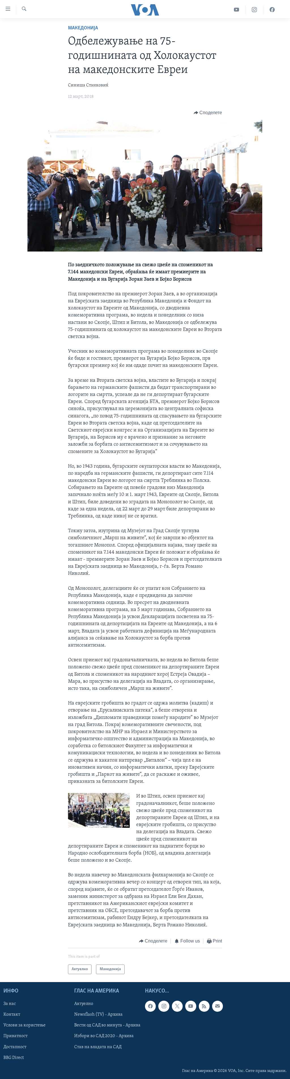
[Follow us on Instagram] (163, 1006)
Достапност (14, 1047)
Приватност (15, 1036)
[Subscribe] (217, 1006)
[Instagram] (254, 9)
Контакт (11, 1015)
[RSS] (204, 1006)
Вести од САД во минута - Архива (107, 1025)
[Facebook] (272, 9)
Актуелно (83, 1004)
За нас (9, 1004)
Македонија (83, 28)
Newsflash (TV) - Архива (98, 1015)
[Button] (208, 112)
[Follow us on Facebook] (150, 1006)
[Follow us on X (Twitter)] (177, 1006)
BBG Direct (13, 1058)
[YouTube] (237, 9)
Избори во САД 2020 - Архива (104, 1036)
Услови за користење (24, 1025)
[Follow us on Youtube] (190, 1006)
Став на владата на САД (97, 1047)
